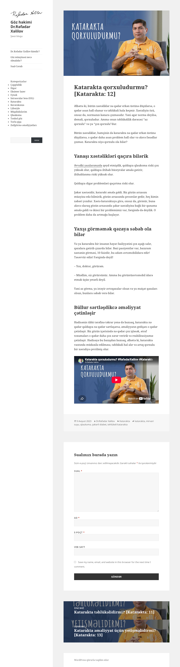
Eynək (14, 94)
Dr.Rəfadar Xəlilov (105, 421)
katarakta (140, 421)
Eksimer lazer (18, 91)
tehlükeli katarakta (118, 424)
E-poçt (79, 532)
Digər (14, 88)
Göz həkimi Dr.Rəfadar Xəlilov (21, 26)
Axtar (36, 140)
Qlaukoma (16, 115)
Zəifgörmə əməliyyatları (24, 125)
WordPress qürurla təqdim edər (91, 660)
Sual (78, 471)
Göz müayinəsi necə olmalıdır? (21, 59)
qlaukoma (85, 424)
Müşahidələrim (19, 111)
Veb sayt (79, 547)
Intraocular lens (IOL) (22, 98)
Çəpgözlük (16, 84)
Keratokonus (17, 105)
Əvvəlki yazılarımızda (88, 165)
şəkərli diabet (99, 424)
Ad (77, 517)
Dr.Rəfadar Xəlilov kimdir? (25, 51)
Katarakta (16, 101)
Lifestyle (15, 108)
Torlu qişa (16, 121)
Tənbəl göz (16, 118)
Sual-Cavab (16, 66)
